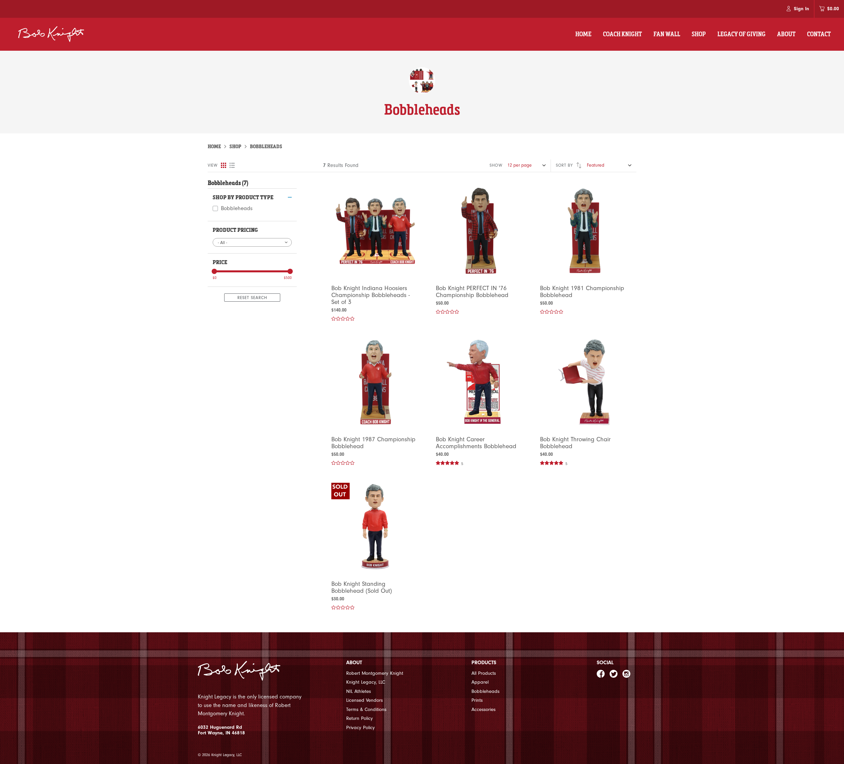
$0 (215, 278)
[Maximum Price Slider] (290, 271)
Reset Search (252, 297)
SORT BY (565, 165)
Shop (235, 146)
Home (214, 146)
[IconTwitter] (614, 674)
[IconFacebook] (601, 674)
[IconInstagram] (626, 674)
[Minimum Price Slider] (214, 271)
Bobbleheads (237, 208)
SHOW (496, 165)
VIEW (213, 165)
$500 (288, 278)
